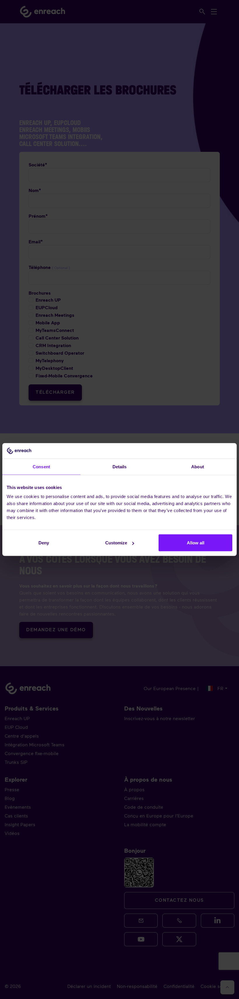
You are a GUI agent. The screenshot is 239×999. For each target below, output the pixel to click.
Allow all (195, 542)
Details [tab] (120, 466)
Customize (116, 542)
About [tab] (197, 466)
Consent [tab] (41, 466)
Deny (43, 542)
